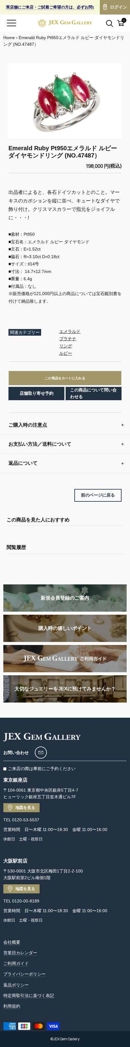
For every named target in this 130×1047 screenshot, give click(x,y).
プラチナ (67, 339)
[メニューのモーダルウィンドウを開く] (11, 23)
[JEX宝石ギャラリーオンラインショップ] (65, 23)
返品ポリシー (16, 984)
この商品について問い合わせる (93, 393)
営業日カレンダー (20, 952)
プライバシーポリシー (24, 974)
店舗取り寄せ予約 (37, 393)
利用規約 (11, 1006)
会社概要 (11, 942)
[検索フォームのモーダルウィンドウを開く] (106, 23)
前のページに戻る (98, 495)
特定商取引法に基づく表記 (28, 995)
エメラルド (69, 331)
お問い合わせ (16, 752)
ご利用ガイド (16, 963)
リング (65, 346)
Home (9, 37)
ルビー (65, 353)
